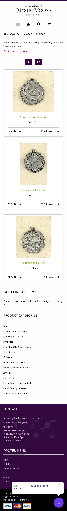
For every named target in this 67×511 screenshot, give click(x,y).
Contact (7, 481)
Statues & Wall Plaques (15, 393)
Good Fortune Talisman (33, 117)
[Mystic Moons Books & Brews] (33, 10)
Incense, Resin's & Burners (16, 367)
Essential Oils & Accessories (17, 346)
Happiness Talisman (33, 190)
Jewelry (14, 34)
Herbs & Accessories (14, 362)
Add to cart (16, 131)
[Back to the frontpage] (5, 34)
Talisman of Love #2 (34, 262)
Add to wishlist (51, 131)
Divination (8, 341)
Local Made (9, 377)
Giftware (7, 357)
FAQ (5, 472)
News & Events (11, 468)
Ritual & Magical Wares (15, 388)
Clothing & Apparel (13, 336)
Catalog (7, 464)
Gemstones (9, 352)
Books (6, 326)
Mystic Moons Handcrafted (17, 383)
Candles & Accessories (15, 331)
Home (6, 459)
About (6, 476)
